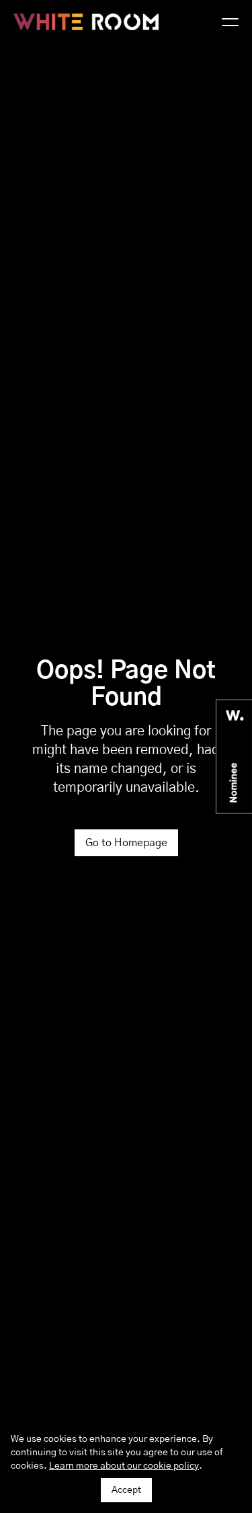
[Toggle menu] (230, 22)
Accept (126, 1490)
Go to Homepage (126, 842)
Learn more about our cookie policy (124, 1466)
